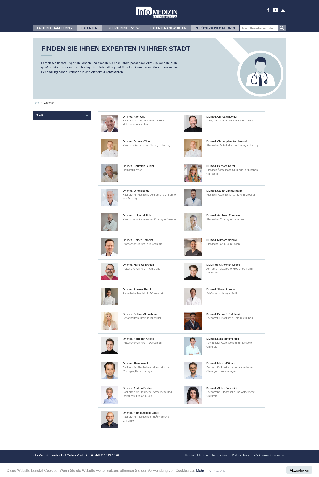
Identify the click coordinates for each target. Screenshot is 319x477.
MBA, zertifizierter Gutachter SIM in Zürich (230, 120)
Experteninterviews (124, 28)
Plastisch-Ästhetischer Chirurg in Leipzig (147, 145)
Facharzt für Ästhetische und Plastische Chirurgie (229, 344)
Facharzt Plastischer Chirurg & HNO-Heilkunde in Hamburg (144, 122)
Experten (89, 28)
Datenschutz (240, 455)
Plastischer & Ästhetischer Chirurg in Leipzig (232, 145)
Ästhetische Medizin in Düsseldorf (143, 293)
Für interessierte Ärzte (268, 455)
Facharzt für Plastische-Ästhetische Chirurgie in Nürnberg (149, 196)
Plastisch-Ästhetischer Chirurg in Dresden (231, 194)
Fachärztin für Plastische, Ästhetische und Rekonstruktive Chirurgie (147, 394)
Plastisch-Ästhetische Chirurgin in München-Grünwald (232, 171)
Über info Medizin (196, 455)
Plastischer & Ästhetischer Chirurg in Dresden (150, 219)
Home (36, 102)
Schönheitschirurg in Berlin (222, 293)
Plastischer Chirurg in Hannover (225, 219)
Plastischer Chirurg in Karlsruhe (141, 268)
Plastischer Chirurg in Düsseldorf (142, 244)
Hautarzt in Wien (132, 169)
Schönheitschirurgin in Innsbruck (142, 318)
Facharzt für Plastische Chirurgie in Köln (230, 318)
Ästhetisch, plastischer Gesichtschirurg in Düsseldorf (230, 270)
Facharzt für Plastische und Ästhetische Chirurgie (146, 418)
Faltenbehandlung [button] (53, 28)
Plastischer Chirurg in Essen (223, 244)
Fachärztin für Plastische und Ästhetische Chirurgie (230, 394)
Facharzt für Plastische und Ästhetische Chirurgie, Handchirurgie (146, 369)
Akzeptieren (299, 470)
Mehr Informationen (211, 470)
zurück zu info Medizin (215, 28)
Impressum (220, 455)
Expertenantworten (168, 28)
